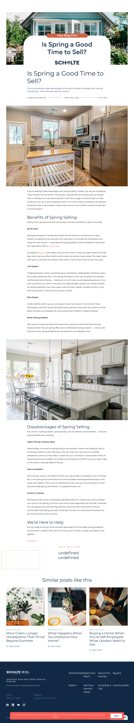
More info (62, 717)
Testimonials (76, 672)
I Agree (116, 716)
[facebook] (7, 705)
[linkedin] (13, 705)
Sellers (72, 685)
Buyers (117, 672)
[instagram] (24, 705)
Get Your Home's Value (88, 688)
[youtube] (18, 705)
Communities (121, 685)
